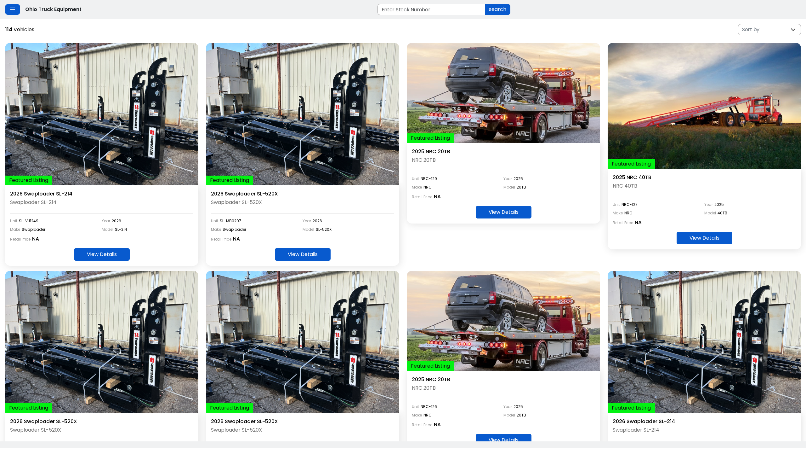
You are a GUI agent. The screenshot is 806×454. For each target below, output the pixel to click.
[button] (793, 29)
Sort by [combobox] (750, 29)
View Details (102, 254)
